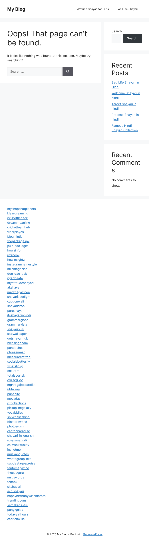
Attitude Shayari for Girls (93, 9)
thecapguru (15, 472)
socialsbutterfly (18, 361)
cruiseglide (15, 380)
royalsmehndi (17, 440)
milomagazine (17, 269)
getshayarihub (17, 338)
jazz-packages (18, 246)
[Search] (68, 71)
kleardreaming (17, 213)
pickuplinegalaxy (19, 408)
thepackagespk (18, 241)
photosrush (15, 426)
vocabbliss (15, 412)
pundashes (15, 348)
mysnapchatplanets (21, 209)
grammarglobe (18, 320)
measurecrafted (19, 357)
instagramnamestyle (22, 264)
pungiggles (15, 509)
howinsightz (16, 259)
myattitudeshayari (20, 283)
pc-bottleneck (17, 218)
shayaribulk (15, 329)
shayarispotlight (18, 297)
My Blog (16, 9)
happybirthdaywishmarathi (26, 496)
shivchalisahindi (18, 417)
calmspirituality (18, 445)
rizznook (13, 255)
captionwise (16, 519)
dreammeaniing (18, 222)
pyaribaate (15, 278)
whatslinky (15, 366)
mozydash (14, 398)
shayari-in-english (20, 435)
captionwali (15, 301)
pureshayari (15, 310)
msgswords (15, 477)
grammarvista (17, 324)
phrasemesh (16, 352)
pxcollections (16, 403)
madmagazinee (18, 292)
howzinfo (14, 250)
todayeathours (18, 514)
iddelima (13, 389)
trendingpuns (17, 500)
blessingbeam (17, 343)
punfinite (13, 394)
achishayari (15, 491)
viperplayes (15, 232)
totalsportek (16, 375)
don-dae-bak (17, 273)
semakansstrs (17, 505)
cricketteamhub (18, 227)
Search (117, 31)
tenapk (12, 482)
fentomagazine (18, 468)
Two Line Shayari (127, 9)
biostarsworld (17, 422)
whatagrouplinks (19, 459)
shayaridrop (16, 306)
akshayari (14, 287)
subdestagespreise (21, 463)
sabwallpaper (17, 334)
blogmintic (14, 236)
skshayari (14, 486)
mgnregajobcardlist (21, 385)
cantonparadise (18, 431)
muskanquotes (18, 454)
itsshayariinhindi (19, 315)
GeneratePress (92, 534)
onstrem (13, 371)
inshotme (14, 449)
